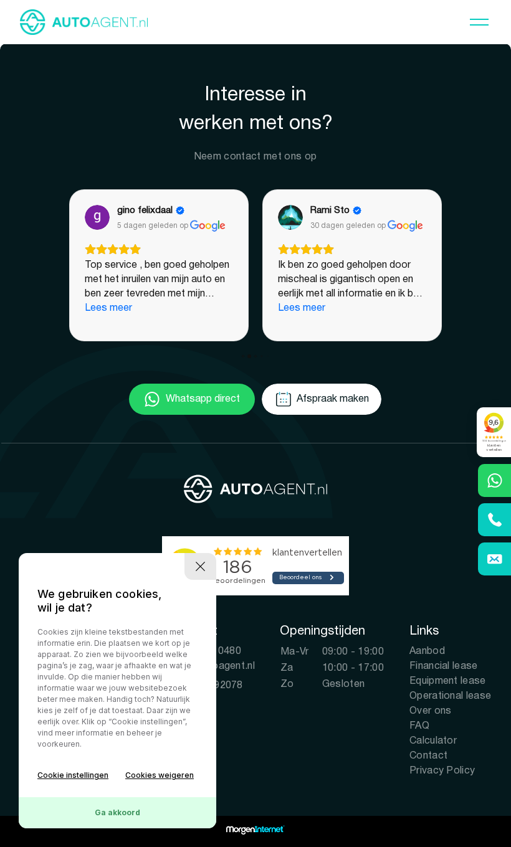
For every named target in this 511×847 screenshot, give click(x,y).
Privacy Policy (442, 771)
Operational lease (450, 696)
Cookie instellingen (72, 775)
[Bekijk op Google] (97, 217)
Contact (428, 756)
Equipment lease (447, 681)
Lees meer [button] (108, 308)
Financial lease (443, 666)
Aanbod (427, 651)
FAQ (419, 726)
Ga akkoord (117, 812)
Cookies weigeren (159, 775)
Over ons (430, 711)
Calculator (433, 741)
